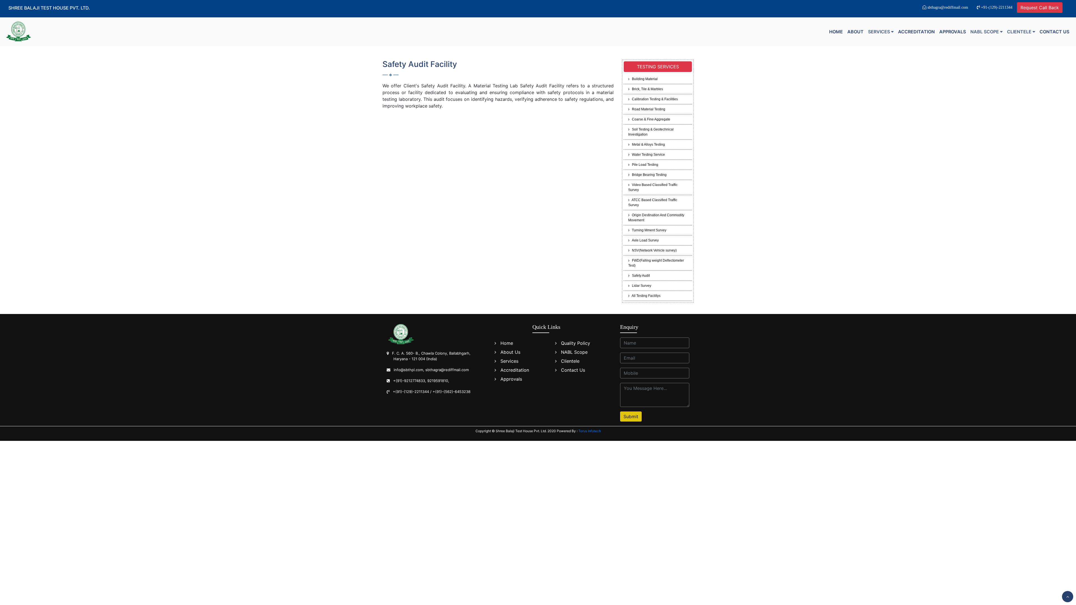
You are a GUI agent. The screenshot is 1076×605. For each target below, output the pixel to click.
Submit (630, 416)
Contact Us (1054, 31)
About (855, 31)
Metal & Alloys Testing (647, 144)
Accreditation (916, 31)
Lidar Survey (640, 286)
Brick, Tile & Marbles (646, 89)
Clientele (570, 361)
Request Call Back (1040, 7)
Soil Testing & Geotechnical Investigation (651, 131)
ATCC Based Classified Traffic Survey (652, 202)
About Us (510, 352)
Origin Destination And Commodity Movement (656, 217)
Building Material (643, 79)
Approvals (952, 31)
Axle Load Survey (644, 240)
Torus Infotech (589, 431)
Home (836, 31)
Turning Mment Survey (647, 230)
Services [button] (879, 31)
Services (509, 361)
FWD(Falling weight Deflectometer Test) (656, 263)
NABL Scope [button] (985, 31)
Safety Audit (639, 276)
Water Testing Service (647, 155)
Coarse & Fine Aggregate (649, 119)
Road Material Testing (647, 109)
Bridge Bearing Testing (648, 175)
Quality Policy (575, 343)
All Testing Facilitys (644, 296)
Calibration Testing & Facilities (653, 99)
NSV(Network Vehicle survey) (653, 250)
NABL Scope (574, 352)
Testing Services (658, 66)
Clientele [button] (1020, 31)
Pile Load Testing (643, 165)
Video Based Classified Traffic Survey (653, 187)
